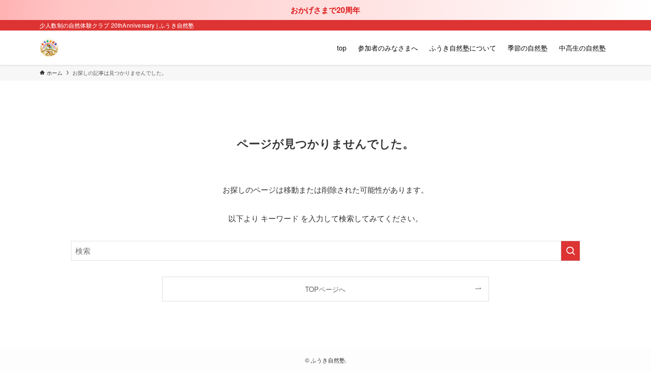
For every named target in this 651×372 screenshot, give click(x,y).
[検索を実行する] (570, 251)
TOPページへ (325, 289)
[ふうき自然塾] (49, 47)
